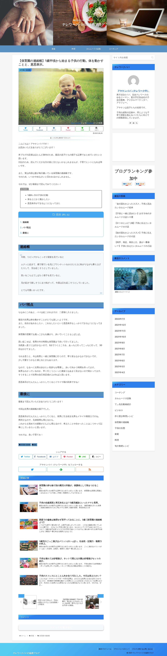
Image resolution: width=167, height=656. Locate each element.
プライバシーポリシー (122, 649)
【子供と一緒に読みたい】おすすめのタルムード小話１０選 (133, 215)
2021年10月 (120, 337)
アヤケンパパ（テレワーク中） (133, 90)
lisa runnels (76, 123)
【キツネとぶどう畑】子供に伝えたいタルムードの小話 (133, 225)
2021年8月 (120, 348)
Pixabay (90, 123)
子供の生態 (120, 428)
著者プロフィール (105, 649)
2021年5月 (120, 366)
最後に (26, 233)
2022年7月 (120, 319)
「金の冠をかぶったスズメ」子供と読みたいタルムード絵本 (133, 206)
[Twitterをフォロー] (32, 469)
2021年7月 (120, 354)
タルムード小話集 (123, 398)
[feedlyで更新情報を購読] (61, 469)
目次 (58, 214)
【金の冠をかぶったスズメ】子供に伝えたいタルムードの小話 (133, 234)
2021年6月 (120, 360)
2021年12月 (120, 325)
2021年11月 (120, 331)
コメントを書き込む (61, 627)
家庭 (34, 445)
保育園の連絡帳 (25, 445)
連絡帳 (26, 222)
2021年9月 (120, 342)
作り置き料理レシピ (124, 416)
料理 (117, 440)
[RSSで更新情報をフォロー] (90, 469)
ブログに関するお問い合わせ (142, 649)
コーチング (120, 392)
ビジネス (119, 410)
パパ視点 (27, 227)
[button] (152, 57)
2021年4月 (120, 372)
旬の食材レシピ (122, 446)
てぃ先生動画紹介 (123, 404)
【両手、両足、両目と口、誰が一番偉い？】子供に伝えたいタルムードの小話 (133, 244)
